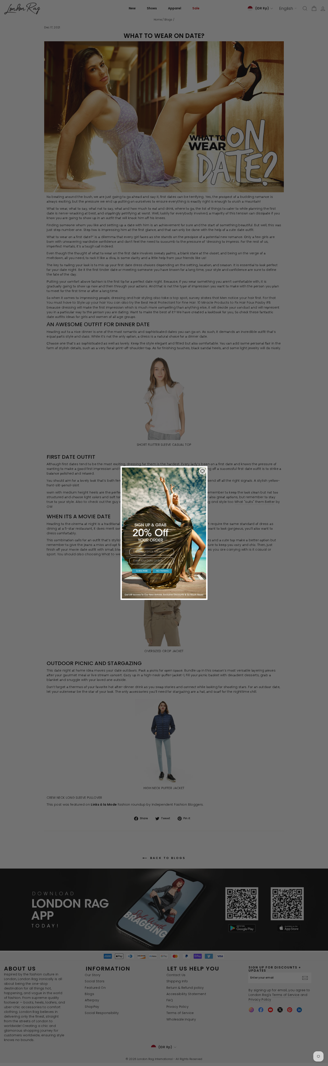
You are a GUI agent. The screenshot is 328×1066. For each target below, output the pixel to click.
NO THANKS (162, 571)
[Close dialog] (202, 471)
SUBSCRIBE (142, 571)
